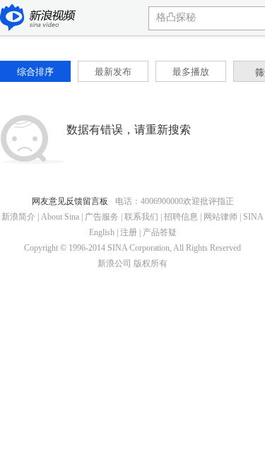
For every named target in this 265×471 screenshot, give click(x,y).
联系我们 (141, 217)
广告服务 (102, 217)
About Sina (60, 217)
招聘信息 (181, 217)
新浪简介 (18, 217)
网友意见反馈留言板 (70, 201)
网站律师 (220, 217)
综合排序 (35, 71)
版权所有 (150, 263)
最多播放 (190, 71)
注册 (128, 232)
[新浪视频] (38, 18)
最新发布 (113, 71)
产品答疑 (160, 232)
